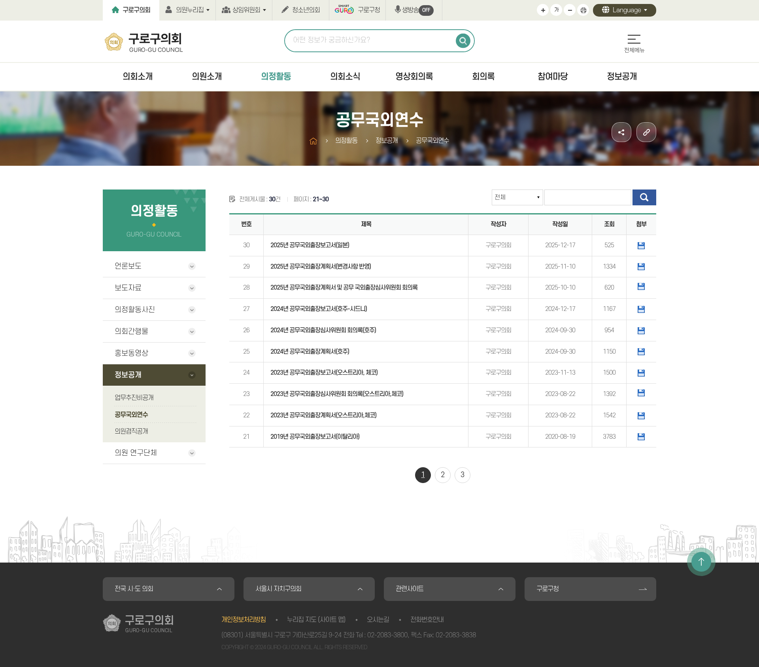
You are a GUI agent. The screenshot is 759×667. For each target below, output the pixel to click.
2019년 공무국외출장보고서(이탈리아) (314, 436)
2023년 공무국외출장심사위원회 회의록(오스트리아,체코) (336, 394)
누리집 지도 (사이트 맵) (316, 619)
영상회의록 (414, 76)
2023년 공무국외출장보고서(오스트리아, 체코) (324, 372)
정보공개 (622, 76)
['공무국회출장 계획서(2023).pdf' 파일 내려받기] (641, 415)
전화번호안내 (427, 619)
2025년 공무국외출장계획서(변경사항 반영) (320, 266)
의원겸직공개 (131, 431)
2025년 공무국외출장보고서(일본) (309, 245)
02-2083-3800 (387, 635)
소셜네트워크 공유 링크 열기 (621, 132)
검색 (463, 41)
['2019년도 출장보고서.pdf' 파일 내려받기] (641, 436)
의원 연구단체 (136, 453)
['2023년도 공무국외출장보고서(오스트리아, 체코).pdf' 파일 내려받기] (641, 372)
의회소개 (138, 76)
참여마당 (553, 76)
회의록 (483, 76)
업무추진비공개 (134, 398)
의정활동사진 (135, 310)
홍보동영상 (131, 353)
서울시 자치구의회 (278, 589)
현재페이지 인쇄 (583, 10)
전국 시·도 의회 (134, 589)
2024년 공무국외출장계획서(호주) (309, 351)
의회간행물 (131, 332)
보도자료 (128, 288)
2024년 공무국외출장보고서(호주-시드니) (318, 309)
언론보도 (128, 266)
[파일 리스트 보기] (641, 286)
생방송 (416, 10)
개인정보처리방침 (243, 619)
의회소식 (345, 76)
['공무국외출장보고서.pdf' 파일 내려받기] (641, 309)
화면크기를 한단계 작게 (570, 10)
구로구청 (369, 10)
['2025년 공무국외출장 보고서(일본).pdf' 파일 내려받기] (641, 245)
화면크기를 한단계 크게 (543, 10)
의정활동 (276, 76)
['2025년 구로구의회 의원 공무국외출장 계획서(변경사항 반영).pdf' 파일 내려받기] (641, 266)
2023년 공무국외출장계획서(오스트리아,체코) (323, 415)
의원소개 (207, 76)
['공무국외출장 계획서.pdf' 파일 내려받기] (641, 351)
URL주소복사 (646, 132)
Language (627, 10)
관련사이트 (409, 589)
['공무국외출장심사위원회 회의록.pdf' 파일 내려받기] (641, 330)
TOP (701, 562)
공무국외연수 (131, 415)
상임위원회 (246, 10)
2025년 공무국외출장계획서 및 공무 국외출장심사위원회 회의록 (343, 287)
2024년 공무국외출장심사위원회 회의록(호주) (323, 330)
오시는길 (378, 619)
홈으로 (313, 141)
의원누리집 (190, 10)
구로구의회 (136, 10)
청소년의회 (306, 10)
